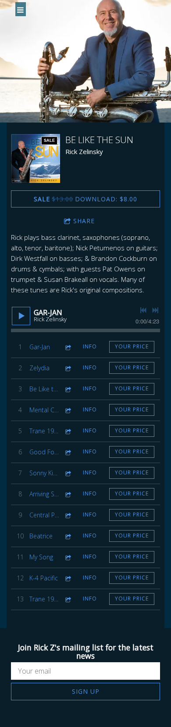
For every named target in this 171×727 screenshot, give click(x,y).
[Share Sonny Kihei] (67, 472)
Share (84, 221)
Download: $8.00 (85, 199)
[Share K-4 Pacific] (67, 577)
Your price (132, 346)
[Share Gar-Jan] (67, 346)
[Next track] (155, 310)
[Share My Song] (67, 556)
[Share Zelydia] (67, 367)
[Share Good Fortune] (67, 451)
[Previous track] (143, 310)
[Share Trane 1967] (67, 430)
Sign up (86, 691)
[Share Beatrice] (67, 535)
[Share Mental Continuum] (67, 409)
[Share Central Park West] (67, 514)
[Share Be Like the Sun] (67, 388)
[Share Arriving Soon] (67, 493)
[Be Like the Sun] (35, 158)
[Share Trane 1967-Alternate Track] (67, 599)
